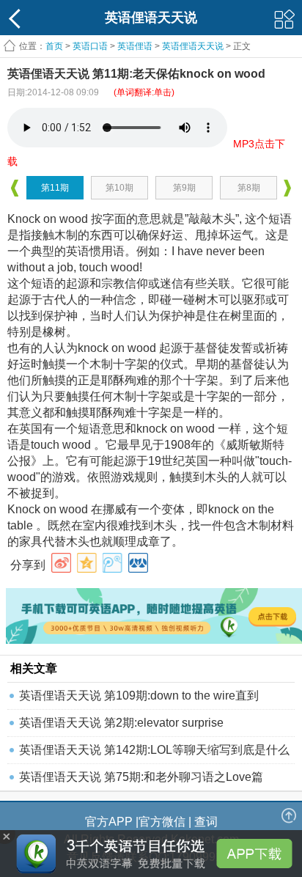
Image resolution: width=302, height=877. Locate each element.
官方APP (109, 821)
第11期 (55, 188)
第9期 (184, 188)
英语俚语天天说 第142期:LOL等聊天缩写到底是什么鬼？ (154, 753)
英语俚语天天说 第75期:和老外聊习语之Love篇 (141, 777)
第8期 (248, 188)
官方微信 (162, 821)
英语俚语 (134, 46)
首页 (54, 46)
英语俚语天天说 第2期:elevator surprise (121, 722)
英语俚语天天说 (194, 46)
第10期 (119, 188)
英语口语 (90, 46)
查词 (206, 821)
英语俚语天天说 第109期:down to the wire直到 (139, 695)
